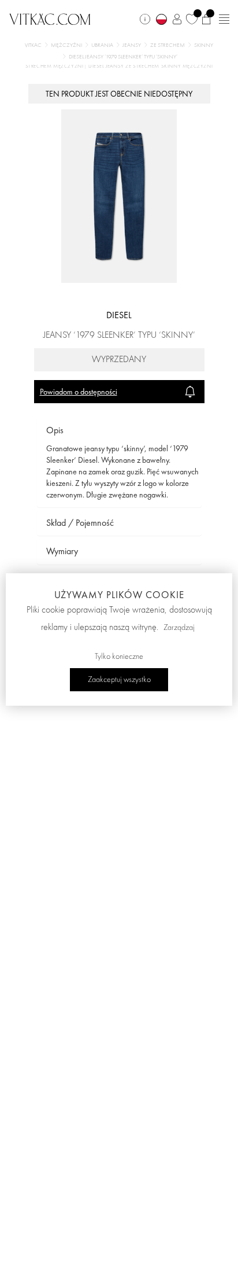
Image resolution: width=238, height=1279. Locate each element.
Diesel (119, 315)
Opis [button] (55, 430)
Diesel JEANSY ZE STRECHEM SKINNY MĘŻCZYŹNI (150, 66)
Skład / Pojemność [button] (80, 523)
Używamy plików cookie (119, 594)
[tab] (119, 430)
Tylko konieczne (119, 657)
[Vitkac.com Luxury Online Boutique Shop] (50, 18)
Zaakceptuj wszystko (119, 680)
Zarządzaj (179, 628)
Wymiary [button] (62, 551)
